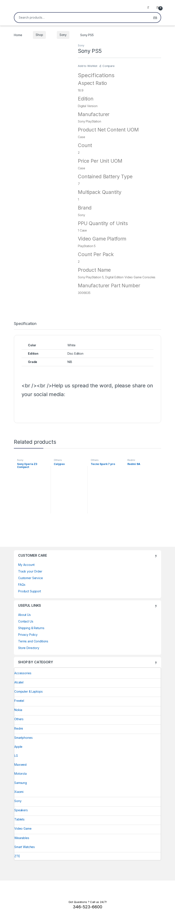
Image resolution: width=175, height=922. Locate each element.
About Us (24, 615)
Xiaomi (18, 792)
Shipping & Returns (31, 628)
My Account (26, 564)
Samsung (20, 783)
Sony (63, 35)
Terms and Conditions (33, 641)
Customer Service (30, 578)
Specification (25, 324)
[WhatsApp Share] (67, 408)
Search (155, 17)
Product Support (29, 591)
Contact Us (25, 621)
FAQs (21, 584)
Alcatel (18, 682)
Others (58, 460)
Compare (108, 66)
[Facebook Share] (26, 408)
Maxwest (20, 764)
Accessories (22, 673)
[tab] (25, 325)
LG (16, 755)
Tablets (19, 819)
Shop (39, 35)
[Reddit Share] (77, 408)
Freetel (19, 700)
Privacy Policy (28, 634)
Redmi (131, 460)
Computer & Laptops (28, 691)
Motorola (20, 773)
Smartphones (23, 737)
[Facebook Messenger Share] (46, 408)
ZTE (17, 856)
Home (18, 35)
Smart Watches (24, 847)
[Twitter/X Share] (36, 408)
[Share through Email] (87, 408)
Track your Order (30, 571)
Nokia (18, 710)
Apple (18, 746)
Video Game (23, 828)
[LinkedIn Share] (56, 408)
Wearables (21, 838)
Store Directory (28, 648)
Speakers (21, 810)
